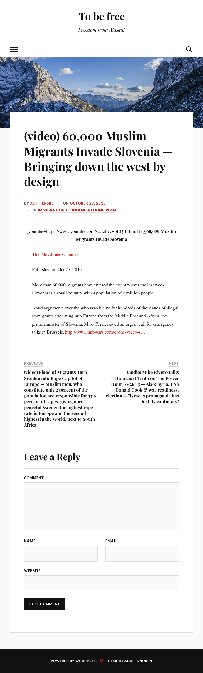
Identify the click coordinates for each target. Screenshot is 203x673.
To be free (101, 16)
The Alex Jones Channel (55, 254)
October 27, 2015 (88, 203)
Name (29, 541)
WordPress (86, 661)
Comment (35, 478)
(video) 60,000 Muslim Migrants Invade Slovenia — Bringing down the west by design (98, 158)
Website (32, 571)
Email (111, 541)
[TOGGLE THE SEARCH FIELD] (189, 49)
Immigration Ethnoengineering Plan (77, 210)
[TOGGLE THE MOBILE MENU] (14, 49)
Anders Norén (138, 661)
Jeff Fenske (42, 203)
